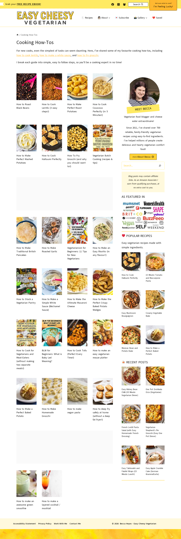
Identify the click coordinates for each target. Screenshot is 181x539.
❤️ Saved (157, 17)
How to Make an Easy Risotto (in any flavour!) (101, 251)
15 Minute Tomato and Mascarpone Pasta (154, 278)
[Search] (160, 165)
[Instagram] (118, 4)
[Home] (17, 34)
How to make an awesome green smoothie (25, 505)
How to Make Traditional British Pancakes (26, 251)
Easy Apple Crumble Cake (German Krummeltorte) (154, 471)
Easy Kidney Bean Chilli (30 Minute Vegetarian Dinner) (130, 392)
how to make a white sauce (55, 55)
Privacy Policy (44, 523)
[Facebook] (112, 4)
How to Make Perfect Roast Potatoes (74, 108)
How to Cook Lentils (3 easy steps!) (49, 108)
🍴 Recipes (87, 17)
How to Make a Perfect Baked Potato (24, 412)
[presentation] (26, 86)
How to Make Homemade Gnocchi (49, 412)
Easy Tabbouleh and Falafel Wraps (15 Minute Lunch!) (131, 471)
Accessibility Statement (24, 523)
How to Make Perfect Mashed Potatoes (24, 159)
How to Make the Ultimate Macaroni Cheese (77, 303)
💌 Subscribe (122, 17)
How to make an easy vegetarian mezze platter (101, 354)
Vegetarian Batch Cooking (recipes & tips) (102, 159)
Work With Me (60, 523)
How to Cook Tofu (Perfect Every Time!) (77, 354)
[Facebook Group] (124, 4)
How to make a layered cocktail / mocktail (51, 505)
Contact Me (75, 523)
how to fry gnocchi (87, 55)
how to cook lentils (27, 55)
